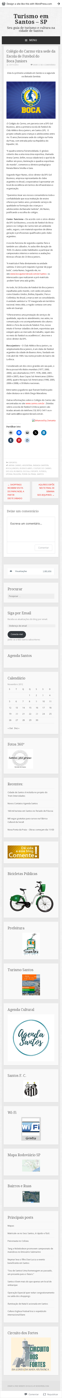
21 (23, 714)
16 (37, 707)
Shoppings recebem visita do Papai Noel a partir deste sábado (16, 491)
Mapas (11, 1225)
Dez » (16, 728)
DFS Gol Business (14, 471)
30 (37, 720)
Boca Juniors (12, 468)
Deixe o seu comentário (44, 65)
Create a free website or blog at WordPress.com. (28, 1386)
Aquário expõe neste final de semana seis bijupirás (45, 489)
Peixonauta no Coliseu (18, 1241)
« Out (10, 728)
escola (26, 471)
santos (40, 474)
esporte (34, 471)
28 (23, 720)
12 (10, 707)
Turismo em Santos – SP (31, 19)
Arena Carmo (15, 465)
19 (10, 714)
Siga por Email (19, 613)
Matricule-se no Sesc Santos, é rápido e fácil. (29, 1233)
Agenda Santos (20, 656)
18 (50, 707)
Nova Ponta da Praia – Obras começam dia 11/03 (31, 829)
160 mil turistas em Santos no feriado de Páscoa (30, 811)
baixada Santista (41, 465)
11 (50, 701)
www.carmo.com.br (35, 403)
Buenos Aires (26, 468)
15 (30, 707)
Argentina (27, 465)
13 (17, 707)
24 (43, 714)
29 (30, 720)
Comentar (43, 547)
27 (17, 720)
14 (23, 707)
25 (50, 714)
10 (43, 701)
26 (10, 720)
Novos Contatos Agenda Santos (23, 803)
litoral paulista (13, 474)
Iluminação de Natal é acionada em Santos (28, 1304)
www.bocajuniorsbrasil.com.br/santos (28, 274)
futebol (42, 471)
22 (30, 714)
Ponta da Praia (29, 474)
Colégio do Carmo (42, 468)
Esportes (13, 463)
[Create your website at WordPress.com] (31, 3)
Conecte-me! (17, 634)
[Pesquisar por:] (31, 596)
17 (43, 707)
